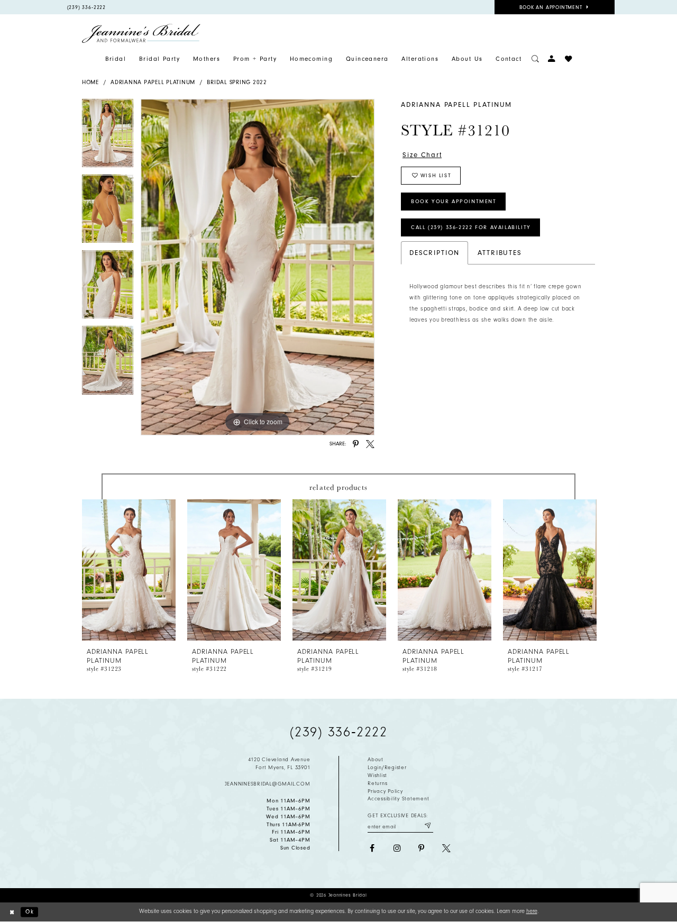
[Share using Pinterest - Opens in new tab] (356, 444)
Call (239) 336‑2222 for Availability (471, 227)
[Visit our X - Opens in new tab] (446, 848)
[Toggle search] (535, 59)
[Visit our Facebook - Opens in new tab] (372, 848)
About (375, 759)
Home (90, 82)
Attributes (500, 253)
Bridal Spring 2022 (237, 82)
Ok (29, 911)
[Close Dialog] (12, 912)
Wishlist (377, 775)
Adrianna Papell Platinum (153, 82)
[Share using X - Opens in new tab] (370, 444)
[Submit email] (427, 826)
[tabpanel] (107, 137)
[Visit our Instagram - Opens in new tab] (396, 848)
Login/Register (387, 767)
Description (434, 253)
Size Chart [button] (422, 155)
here (531, 911)
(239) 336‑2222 (339, 732)
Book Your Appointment (454, 201)
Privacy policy (385, 791)
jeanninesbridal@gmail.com (267, 784)
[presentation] (129, 570)
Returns (377, 783)
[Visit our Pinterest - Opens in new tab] (421, 848)
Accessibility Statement (398, 799)
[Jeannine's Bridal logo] (141, 33)
